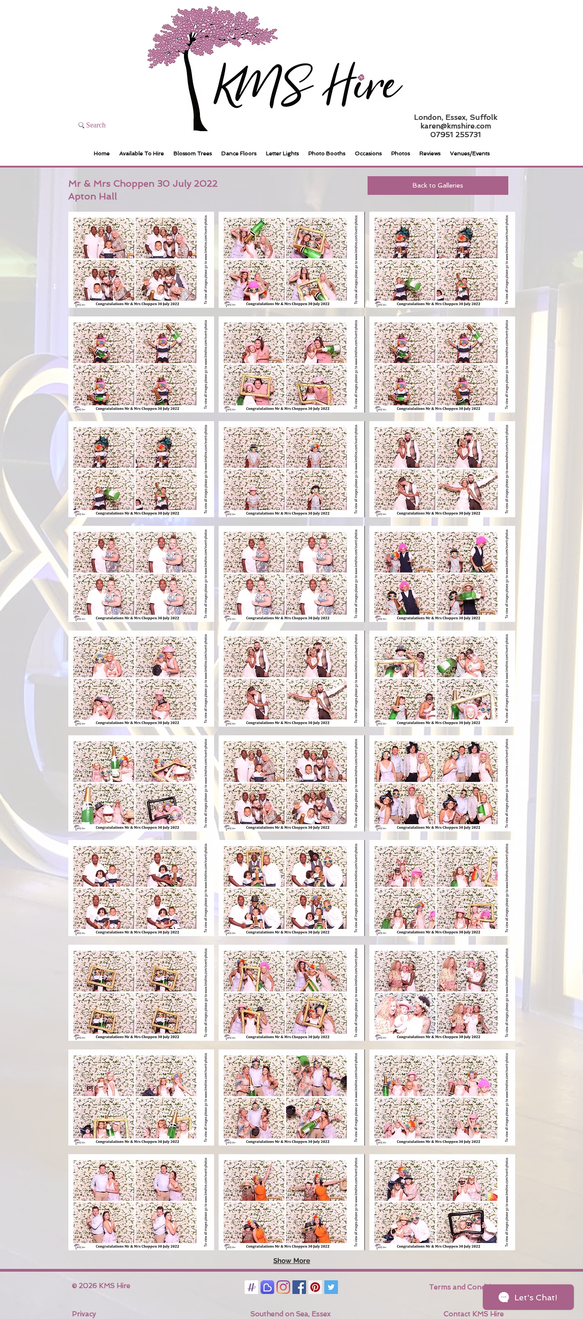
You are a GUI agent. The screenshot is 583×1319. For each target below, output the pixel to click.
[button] (141, 259)
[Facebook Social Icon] (299, 1287)
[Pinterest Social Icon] (315, 1287)
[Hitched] (251, 1287)
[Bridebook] (267, 1287)
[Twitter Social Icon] (331, 1287)
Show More (291, 1261)
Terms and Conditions (466, 1287)
